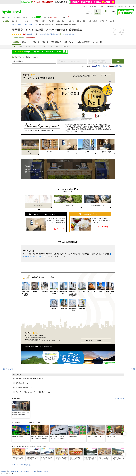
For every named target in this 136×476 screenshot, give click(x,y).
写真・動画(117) (56, 42)
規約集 (40, 471)
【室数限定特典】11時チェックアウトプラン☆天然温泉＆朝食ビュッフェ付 (101, 221)
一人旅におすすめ (68, 201)
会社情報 (4, 471)
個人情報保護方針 (13, 471)
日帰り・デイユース (32, 57)
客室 (20, 46)
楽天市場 (120, 6)
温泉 (57, 46)
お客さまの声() (83, 42)
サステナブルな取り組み (68, 34)
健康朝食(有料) (30, 46)
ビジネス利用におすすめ (97, 201)
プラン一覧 (35, 42)
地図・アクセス (69, 42)
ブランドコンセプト (45, 46)
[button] (28, 402)
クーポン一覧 (97, 42)
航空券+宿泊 (101, 66)
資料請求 (46, 471)
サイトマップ (101, 6)
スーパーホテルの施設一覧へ (23, 465)
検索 (118, 61)
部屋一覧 (45, 42)
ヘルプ (85, 6)
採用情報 (34, 471)
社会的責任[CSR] (25, 471)
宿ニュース (25, 42)
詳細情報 (65, 46)
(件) (29, 34)
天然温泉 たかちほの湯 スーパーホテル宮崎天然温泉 (47, 29)
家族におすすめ (38, 203)
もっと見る (118, 398)
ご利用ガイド (92, 6)
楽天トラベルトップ (17, 24)
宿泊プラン (17, 57)
